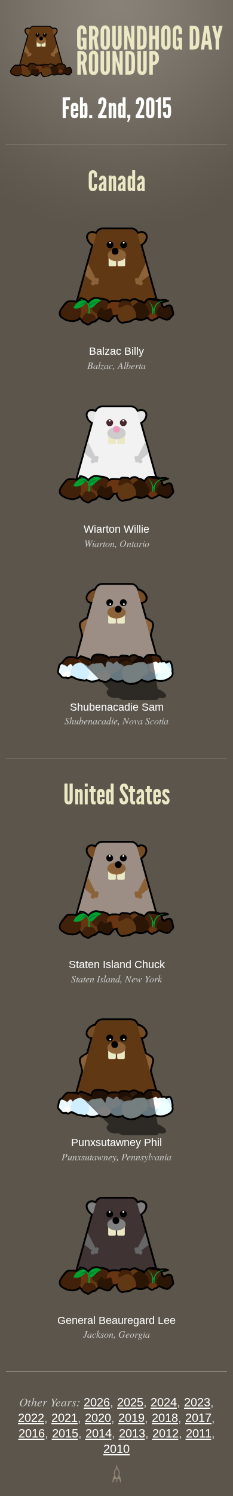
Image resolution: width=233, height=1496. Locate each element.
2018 (165, 1417)
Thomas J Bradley (117, 1473)
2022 (31, 1417)
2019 (131, 1417)
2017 (198, 1417)
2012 (165, 1433)
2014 (98, 1433)
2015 (65, 1433)
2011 (198, 1433)
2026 (97, 1402)
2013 (132, 1433)
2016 (32, 1433)
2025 (130, 1402)
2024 (164, 1402)
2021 (64, 1417)
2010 (116, 1448)
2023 (197, 1402)
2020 (98, 1417)
